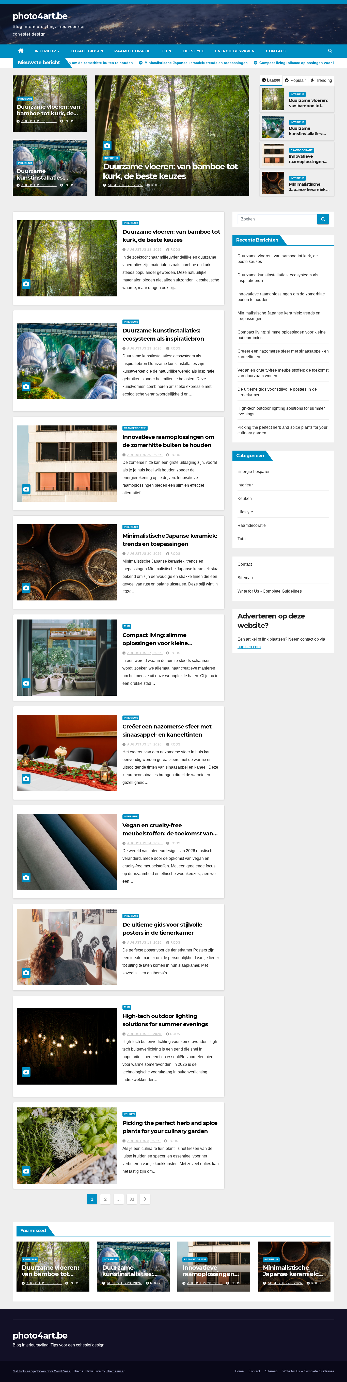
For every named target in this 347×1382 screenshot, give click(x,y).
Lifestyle (193, 51)
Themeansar (115, 1371)
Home (239, 1371)
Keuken (129, 1114)
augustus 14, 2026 (145, 843)
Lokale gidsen (87, 51)
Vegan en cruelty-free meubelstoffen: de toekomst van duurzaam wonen (167, 833)
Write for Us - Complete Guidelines (270, 591)
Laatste (273, 80)
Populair (298, 80)
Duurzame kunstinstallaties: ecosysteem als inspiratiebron (160, 171)
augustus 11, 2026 (144, 1034)
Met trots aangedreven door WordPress (42, 1371)
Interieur (46, 51)
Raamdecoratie (132, 51)
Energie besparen (235, 51)
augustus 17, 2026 (145, 653)
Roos (69, 121)
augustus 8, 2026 (144, 1141)
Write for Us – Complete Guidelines (308, 1371)
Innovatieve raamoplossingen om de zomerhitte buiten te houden (307, 164)
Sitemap (245, 578)
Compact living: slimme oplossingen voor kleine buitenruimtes (155, 643)
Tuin (166, 51)
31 (131, 1199)
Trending (323, 80)
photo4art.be (40, 16)
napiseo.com (249, 647)
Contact (276, 51)
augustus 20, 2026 (145, 455)
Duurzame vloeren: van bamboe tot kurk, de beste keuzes (48, 113)
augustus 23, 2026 (39, 121)
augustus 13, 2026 (145, 942)
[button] (330, 51)
